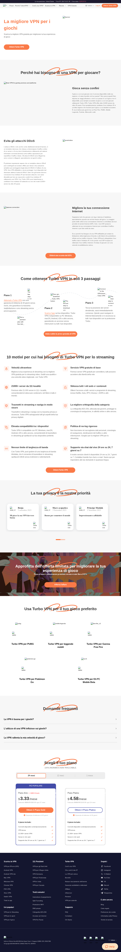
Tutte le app (8, 900)
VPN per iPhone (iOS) (11, 866)
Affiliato (67, 889)
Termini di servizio (107, 920)
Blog (102, 904)
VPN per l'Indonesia (39, 877)
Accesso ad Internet (39, 916)
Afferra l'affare (60, 585)
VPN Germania (38, 874)
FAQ (66, 912)
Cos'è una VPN (70, 866)
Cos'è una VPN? (38, 5)
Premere (68, 896)
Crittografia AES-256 (39, 912)
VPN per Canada (38, 885)
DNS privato (37, 908)
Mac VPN (7, 877)
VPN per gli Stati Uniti (40, 866)
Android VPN (8, 870)
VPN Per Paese (38, 920)
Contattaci (68, 916)
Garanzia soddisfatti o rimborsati (76, 885)
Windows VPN (8, 881)
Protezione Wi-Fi (38, 904)
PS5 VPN (7, 889)
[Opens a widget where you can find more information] (110, 947)
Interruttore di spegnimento (42, 897)
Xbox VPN (7, 893)
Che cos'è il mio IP (71, 870)
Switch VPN (8, 896)
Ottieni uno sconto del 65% (60, 255)
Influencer (68, 893)
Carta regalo (105, 908)
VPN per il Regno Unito (40, 870)
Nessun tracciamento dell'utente (76, 881)
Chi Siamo (68, 920)
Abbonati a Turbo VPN (13, 300)
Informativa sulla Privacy (109, 916)
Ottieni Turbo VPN (109, 5)
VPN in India (37, 881)
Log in (98, 5)
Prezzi (11, 5)
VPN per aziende (71, 900)
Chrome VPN (8, 885)
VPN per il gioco (9, 920)
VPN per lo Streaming (11, 912)
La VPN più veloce (71, 874)
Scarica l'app (50, 313)
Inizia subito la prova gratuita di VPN (60, 334)
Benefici (68, 877)
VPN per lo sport (9, 916)
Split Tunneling (38, 901)
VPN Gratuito (72, 5)
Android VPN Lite (10, 874)
